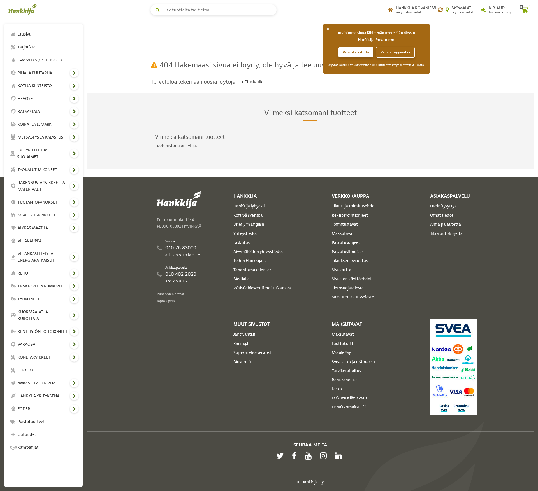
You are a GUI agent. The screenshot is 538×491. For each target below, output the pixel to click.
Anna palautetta (445, 224)
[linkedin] (340, 456)
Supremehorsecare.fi (253, 352)
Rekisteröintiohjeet (350, 215)
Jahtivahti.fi (244, 334)
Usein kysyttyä (443, 206)
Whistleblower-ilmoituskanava (262, 288)
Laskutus (241, 242)
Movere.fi (242, 361)
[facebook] (295, 456)
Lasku (337, 389)
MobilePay (341, 352)
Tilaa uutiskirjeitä (446, 233)
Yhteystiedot (245, 233)
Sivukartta (341, 270)
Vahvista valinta (356, 52)
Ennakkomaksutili (349, 407)
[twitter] (281, 456)
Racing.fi (241, 343)
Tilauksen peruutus (350, 260)
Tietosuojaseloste (348, 288)
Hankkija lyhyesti (249, 206)
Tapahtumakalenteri (252, 270)
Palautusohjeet (346, 242)
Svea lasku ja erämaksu (353, 361)
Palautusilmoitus (347, 251)
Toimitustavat (345, 224)
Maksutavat (343, 233)
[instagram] (325, 456)
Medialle (241, 279)
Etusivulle (253, 82)
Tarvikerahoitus (346, 370)
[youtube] (309, 456)
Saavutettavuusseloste (353, 297)
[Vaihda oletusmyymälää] (440, 10)
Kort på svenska (248, 215)
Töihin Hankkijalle (250, 260)
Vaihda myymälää (395, 52)
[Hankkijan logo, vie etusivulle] (23, 9)
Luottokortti (343, 343)
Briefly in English (248, 224)
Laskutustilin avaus (349, 398)
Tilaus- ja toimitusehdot (354, 206)
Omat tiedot (441, 215)
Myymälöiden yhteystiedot (258, 251)
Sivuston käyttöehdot (352, 279)
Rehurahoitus (344, 380)
